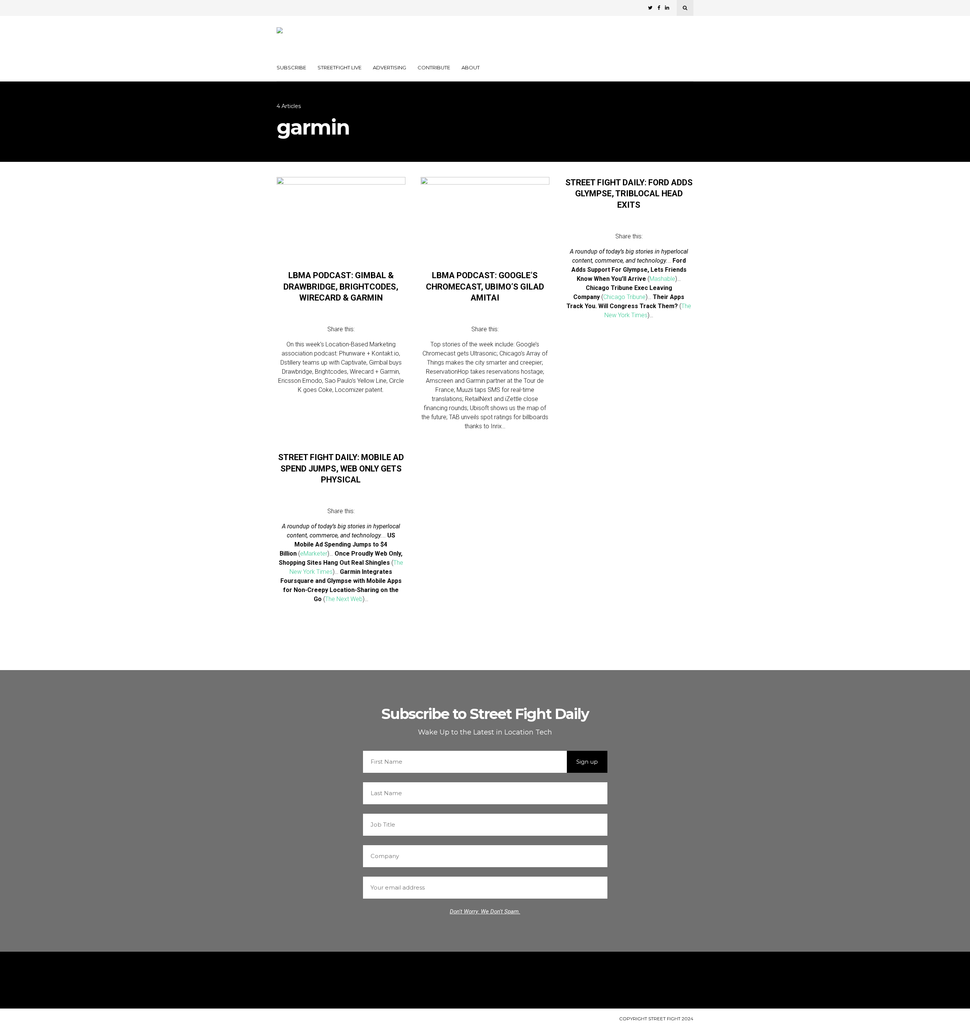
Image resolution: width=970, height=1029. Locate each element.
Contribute (434, 67)
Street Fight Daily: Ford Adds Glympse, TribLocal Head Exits (629, 194)
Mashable (662, 278)
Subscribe (291, 67)
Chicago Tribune (624, 297)
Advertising (389, 67)
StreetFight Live (339, 67)
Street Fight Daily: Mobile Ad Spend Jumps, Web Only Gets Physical (341, 468)
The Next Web (344, 599)
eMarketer (313, 553)
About (471, 67)
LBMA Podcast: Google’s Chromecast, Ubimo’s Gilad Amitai (485, 286)
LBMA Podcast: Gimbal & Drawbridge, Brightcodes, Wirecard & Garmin (340, 286)
